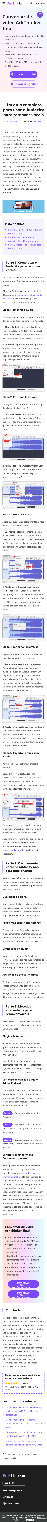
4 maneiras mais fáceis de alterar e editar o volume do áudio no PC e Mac (24, 1443)
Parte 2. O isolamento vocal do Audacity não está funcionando (23, 239)
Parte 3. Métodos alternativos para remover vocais (24, 246)
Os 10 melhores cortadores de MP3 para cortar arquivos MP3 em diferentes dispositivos (25, 1411)
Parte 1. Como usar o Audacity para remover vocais (25, 231)
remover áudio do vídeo (14, 850)
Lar (9, 1454)
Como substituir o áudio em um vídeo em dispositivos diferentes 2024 (24, 1434)
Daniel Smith (12, 121)
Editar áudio (38, 121)
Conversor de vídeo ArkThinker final (22, 23)
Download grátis (25, 74)
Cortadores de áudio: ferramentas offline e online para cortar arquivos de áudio (24, 1423)
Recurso (16, 1454)
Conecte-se (39, 3)
